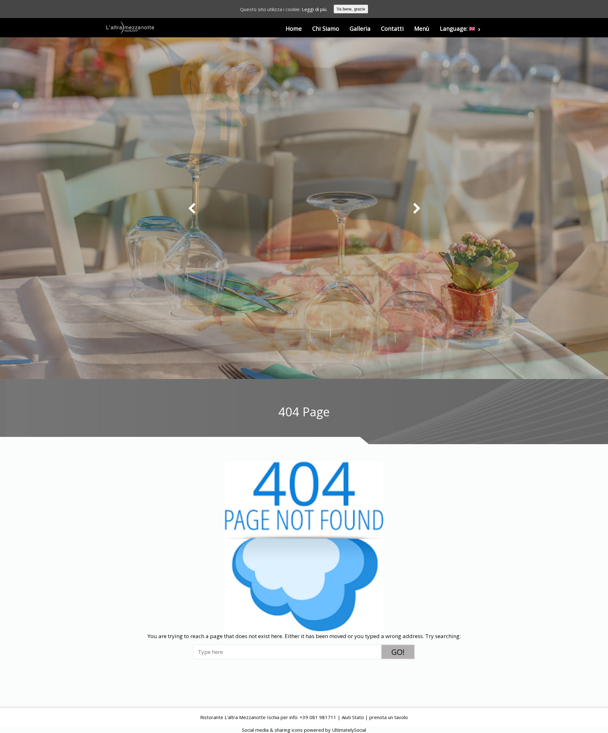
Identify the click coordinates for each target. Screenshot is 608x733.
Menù (421, 28)
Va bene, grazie (351, 9)
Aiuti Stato (353, 717)
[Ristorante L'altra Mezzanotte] (130, 27)
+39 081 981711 (318, 717)
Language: (454, 28)
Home (294, 28)
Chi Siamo (325, 28)
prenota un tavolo (388, 717)
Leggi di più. (314, 9)
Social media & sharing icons (273, 730)
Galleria (360, 28)
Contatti (392, 28)
